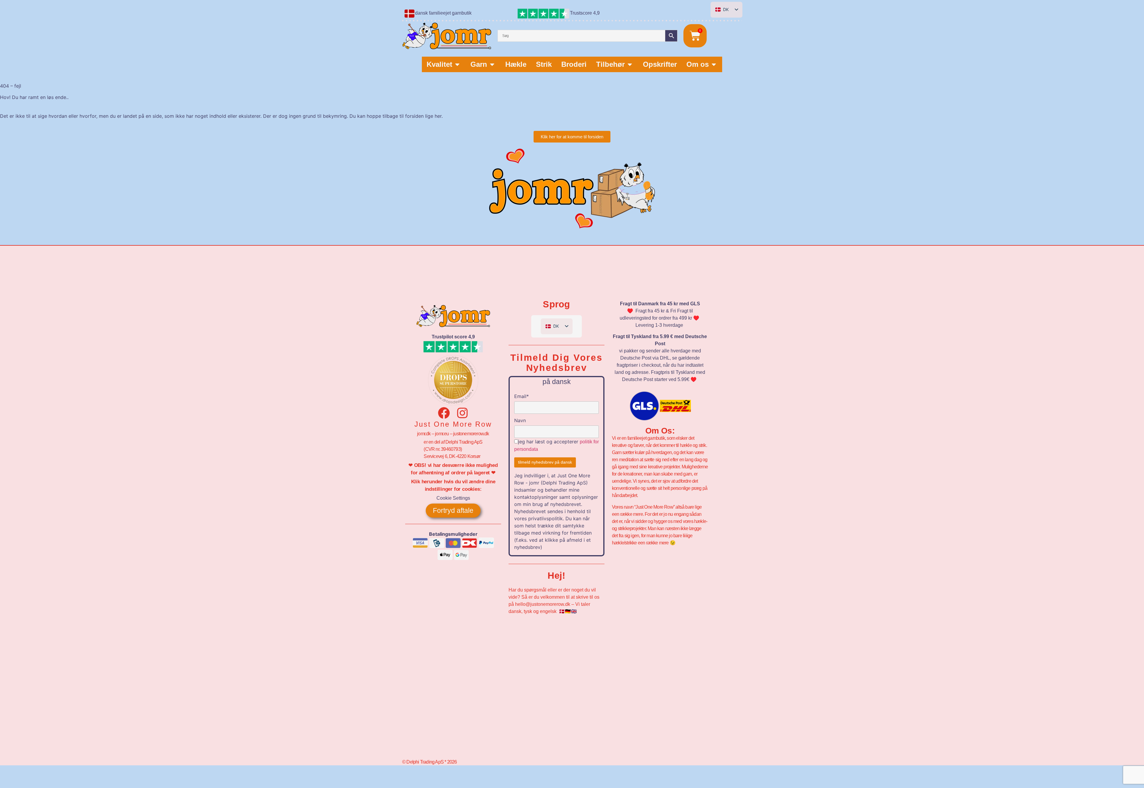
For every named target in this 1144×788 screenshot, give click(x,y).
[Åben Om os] (713, 64)
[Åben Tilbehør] (629, 64)
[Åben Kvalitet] (457, 64)
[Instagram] (462, 413)
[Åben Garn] (492, 64)
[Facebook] (444, 413)
